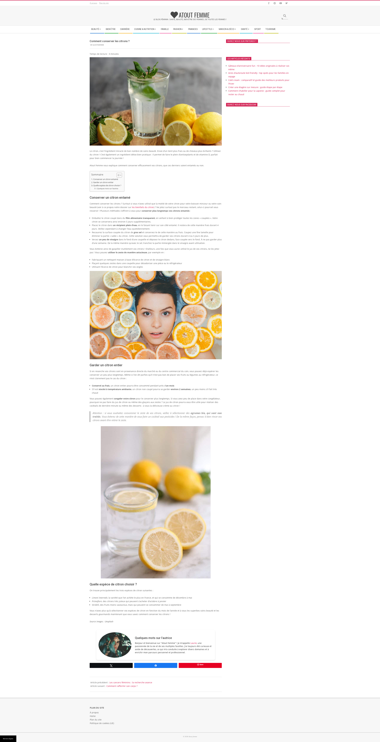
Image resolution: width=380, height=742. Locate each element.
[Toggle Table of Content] (117, 175)
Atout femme (194, 15)
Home (93, 716)
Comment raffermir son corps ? (121, 686)
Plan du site (104, 3)
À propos (93, 3)
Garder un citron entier (103, 182)
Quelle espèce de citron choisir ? (107, 185)
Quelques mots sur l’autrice (107, 188)
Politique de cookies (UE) (102, 723)
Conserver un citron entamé (105, 179)
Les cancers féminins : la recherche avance (130, 682)
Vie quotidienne (97, 45)
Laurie (193, 643)
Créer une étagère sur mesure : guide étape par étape (255, 87)
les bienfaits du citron (143, 207)
